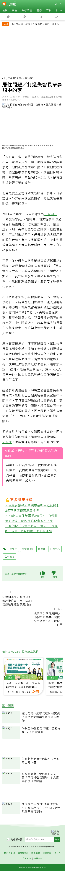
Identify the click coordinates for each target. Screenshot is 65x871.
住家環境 (9, 556)
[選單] (61, 4)
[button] (61, 10)
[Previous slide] (4, 673)
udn (4, 78)
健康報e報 (16, 839)
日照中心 (50, 214)
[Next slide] (60, 673)
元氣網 (11, 78)
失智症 (7, 442)
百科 (48, 10)
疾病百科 (47, 853)
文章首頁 (27, 858)
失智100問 (27, 548)
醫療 (39, 10)
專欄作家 (38, 858)
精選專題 (35, 853)
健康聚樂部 (23, 853)
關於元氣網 (9, 853)
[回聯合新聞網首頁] (4, 4)
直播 (10, 677)
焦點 (5, 10)
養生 (14, 10)
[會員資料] (56, 4)
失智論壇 (27, 10)
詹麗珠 (41, 548)
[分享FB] (8, 16)
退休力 (57, 853)
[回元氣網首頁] (11, 4)
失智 (18, 78)
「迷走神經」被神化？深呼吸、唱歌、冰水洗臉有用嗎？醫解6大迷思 (36, 24)
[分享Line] (24, 16)
